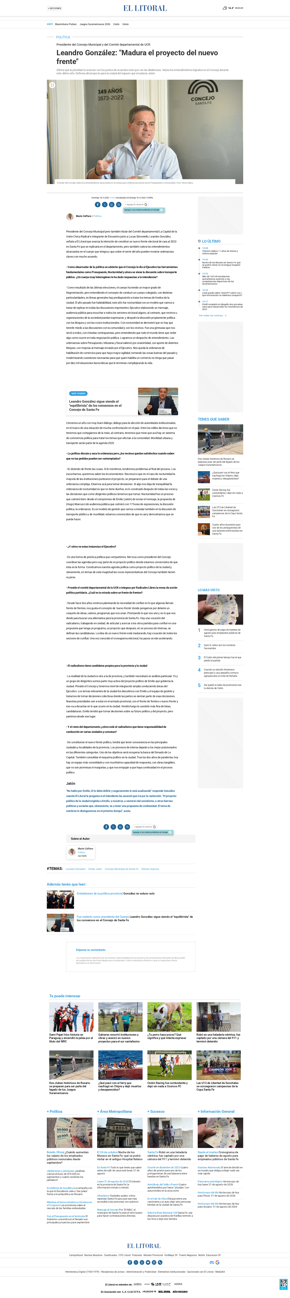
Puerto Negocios (188, 1255)
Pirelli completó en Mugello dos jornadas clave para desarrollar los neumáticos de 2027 (222, 305)
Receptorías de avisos (112, 1271)
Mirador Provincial (153, 1255)
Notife (201, 1255)
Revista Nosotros (93, 1255)
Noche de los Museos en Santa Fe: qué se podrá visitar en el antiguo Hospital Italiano (221, 263)
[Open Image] (52, 85)
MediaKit (220, 1271)
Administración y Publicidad (141, 1271)
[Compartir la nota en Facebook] (97, 204)
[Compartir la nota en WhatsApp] (111, 204)
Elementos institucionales (171, 1271)
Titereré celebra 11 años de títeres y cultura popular (220, 251)
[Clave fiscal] (284, 1289)
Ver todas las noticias (211, 315)
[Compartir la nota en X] (104, 204)
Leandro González (75, 869)
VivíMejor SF (171, 1255)
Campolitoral (76, 1255)
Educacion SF (213, 1255)
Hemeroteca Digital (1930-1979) (82, 1271)
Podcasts (137, 1255)
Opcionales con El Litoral (200, 1271)
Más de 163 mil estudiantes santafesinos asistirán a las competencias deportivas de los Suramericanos (218, 278)
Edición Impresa (150, 869)
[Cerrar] (161, 210)
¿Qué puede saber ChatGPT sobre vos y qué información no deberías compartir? (222, 293)
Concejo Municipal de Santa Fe (122, 869)
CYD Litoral (125, 1255)
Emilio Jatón (95, 869)
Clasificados (110, 1255)
